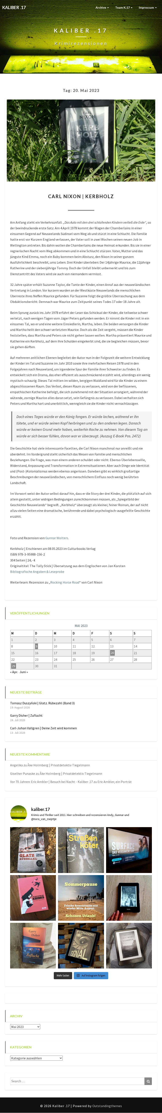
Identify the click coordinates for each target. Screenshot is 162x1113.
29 (13, 666)
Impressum (147, 7)
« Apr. (14, 672)
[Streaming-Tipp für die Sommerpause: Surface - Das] (129, 850)
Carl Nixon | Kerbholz (81, 196)
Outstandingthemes (107, 1106)
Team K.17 (122, 7)
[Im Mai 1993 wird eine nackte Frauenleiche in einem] (129, 945)
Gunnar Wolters (56, 538)
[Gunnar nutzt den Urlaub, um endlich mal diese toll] (33, 898)
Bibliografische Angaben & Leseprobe (37, 571)
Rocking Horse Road (64, 582)
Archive (101, 7)
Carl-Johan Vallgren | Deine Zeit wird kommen (43, 728)
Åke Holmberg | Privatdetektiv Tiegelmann (58, 765)
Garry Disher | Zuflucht (26, 715)
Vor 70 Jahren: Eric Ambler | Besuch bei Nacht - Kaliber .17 (51, 782)
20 (112, 653)
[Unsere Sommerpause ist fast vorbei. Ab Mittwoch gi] (81, 850)
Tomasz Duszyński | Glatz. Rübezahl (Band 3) (42, 703)
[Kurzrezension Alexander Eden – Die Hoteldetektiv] (129, 898)
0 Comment (104, 205)
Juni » (24, 672)
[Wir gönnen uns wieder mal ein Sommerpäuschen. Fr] (81, 898)
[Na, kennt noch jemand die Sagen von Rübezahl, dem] (33, 850)
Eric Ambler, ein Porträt (114, 782)
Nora (58, 205)
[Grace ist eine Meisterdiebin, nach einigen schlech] (33, 945)
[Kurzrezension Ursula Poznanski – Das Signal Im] (81, 945)
